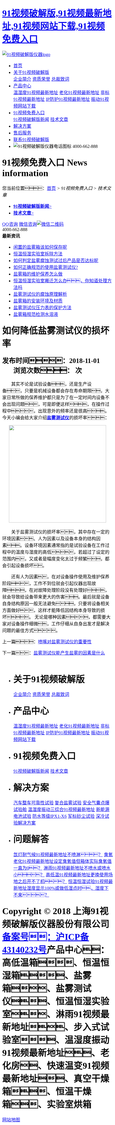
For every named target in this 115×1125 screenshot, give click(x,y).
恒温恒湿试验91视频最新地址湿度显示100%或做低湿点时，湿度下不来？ (63, 888)
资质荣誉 (41, 79)
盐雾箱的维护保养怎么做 (38, 274)
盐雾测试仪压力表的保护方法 (42, 307)
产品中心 (22, 85)
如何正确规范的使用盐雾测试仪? (45, 267)
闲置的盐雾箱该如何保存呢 (40, 247)
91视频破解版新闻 (31, 119)
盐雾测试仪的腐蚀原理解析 (40, 294)
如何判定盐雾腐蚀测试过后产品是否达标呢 (55, 260)
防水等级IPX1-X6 (49, 816)
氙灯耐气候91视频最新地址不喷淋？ (58, 854)
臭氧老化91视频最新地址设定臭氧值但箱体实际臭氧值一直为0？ (63, 861)
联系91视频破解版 (31, 139)
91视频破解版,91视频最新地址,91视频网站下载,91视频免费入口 (57, 26)
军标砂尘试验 (81, 816)
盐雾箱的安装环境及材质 (38, 301)
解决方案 (22, 126)
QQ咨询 (10, 224)
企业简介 (22, 79)
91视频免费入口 (29, 112)
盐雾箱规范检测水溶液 (35, 314)
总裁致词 (60, 79)
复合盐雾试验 (68, 802)
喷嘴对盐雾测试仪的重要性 (65, 641)
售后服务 (22, 133)
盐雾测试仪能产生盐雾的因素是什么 (69, 653)
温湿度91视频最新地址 (35, 92)
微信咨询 (28, 224)
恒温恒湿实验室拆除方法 (38, 253)
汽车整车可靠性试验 (33, 802)
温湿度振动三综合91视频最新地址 (61, 809)
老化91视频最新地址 (79, 92)
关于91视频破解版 (31, 72)
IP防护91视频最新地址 (68, 99)
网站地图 (11, 1119)
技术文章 (59, 119)
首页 (17, 65)
